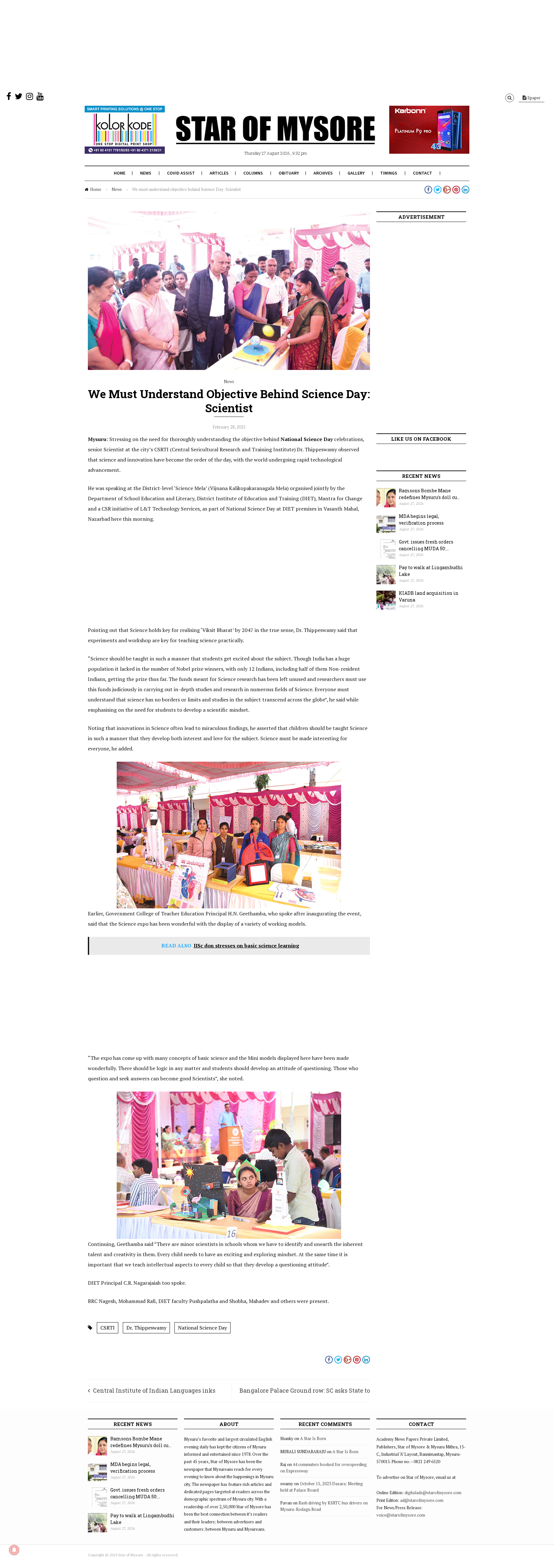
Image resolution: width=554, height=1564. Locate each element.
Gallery (356, 173)
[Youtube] (40, 98)
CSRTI (107, 1327)
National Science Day (202, 1327)
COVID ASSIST (181, 173)
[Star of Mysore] (261, 137)
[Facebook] (8, 98)
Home (119, 173)
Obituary (289, 173)
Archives (323, 173)
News (145, 173)
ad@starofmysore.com (421, 1500)
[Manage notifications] (14, 1550)
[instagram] (29, 98)
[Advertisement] (192, 45)
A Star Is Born (313, 1438)
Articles (219, 173)
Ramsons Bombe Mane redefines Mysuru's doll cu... (429, 493)
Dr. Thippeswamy (146, 1327)
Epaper (533, 98)
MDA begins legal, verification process (421, 519)
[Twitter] (18, 98)
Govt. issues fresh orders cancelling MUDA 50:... (426, 545)
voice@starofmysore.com (400, 1515)
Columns (253, 173)
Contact (422, 173)
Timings (388, 173)
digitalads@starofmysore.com (433, 1492)
